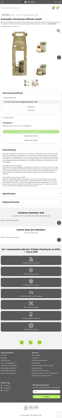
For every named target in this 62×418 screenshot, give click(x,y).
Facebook (6, 385)
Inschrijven (46, 397)
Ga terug (5, 15)
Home (12, 15)
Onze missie (36, 355)
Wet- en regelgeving (8, 363)
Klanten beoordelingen (39, 360)
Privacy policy (5, 360)
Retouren (4, 358)
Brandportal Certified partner (42, 375)
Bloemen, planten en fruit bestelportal (45, 373)
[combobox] (23, 8)
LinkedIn (6, 390)
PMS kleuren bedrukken (8, 370)
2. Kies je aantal (8, 117)
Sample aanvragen (31, 140)
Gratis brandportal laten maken (42, 365)
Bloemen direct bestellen (40, 370)
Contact (4, 355)
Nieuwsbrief (36, 363)
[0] (53, 8)
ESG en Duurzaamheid (8, 373)
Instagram (7, 388)
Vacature (35, 358)
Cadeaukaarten (37, 368)
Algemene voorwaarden (9, 365)
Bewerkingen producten (9, 368)
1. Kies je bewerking (9, 97)
